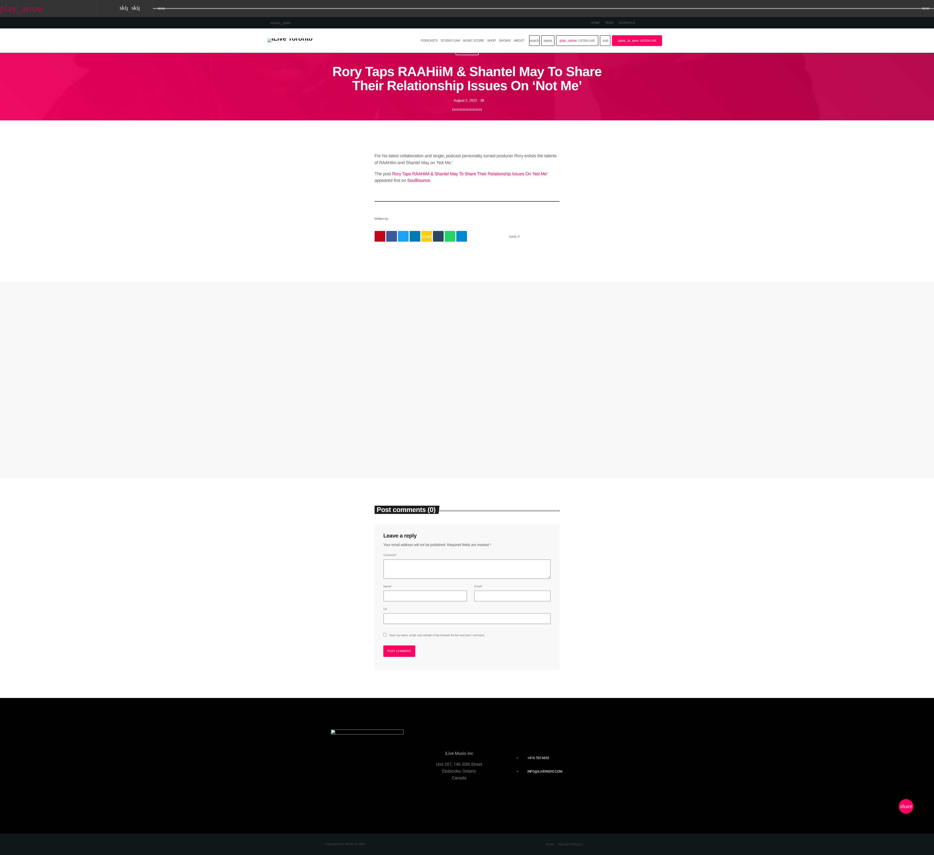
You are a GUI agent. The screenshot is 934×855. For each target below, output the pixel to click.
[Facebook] (662, 22)
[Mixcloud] (654, 22)
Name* (387, 586)
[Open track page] (148, 8)
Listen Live (577, 40)
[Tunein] (649, 22)
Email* (478, 586)
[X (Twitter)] (645, 22)
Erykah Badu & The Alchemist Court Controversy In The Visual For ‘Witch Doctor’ (514, 410)
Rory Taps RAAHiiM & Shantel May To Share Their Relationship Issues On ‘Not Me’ (469, 173)
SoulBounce (418, 180)
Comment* (389, 555)
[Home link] (290, 40)
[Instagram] (658, 22)
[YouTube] (641, 22)
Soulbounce (389, 393)
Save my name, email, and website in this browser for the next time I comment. (437, 635)
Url (385, 609)
